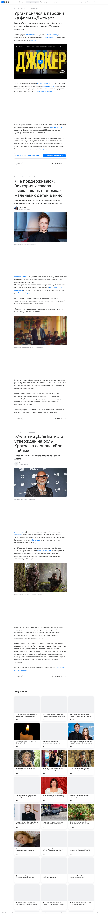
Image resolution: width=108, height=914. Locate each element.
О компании (8, 912)
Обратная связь (101, 912)
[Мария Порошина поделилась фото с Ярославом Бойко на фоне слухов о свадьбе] (27, 789)
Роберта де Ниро (43, 83)
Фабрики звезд (52, 35)
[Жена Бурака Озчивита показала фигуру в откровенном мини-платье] (54, 843)
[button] (40, 227)
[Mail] (2, 2)
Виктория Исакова (21, 277)
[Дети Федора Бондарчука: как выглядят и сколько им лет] (27, 870)
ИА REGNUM (34, 9)
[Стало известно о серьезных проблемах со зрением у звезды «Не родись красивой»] (27, 897)
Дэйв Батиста (19, 532)
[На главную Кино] (6, 2)
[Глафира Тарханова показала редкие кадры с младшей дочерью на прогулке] (81, 789)
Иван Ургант (29, 35)
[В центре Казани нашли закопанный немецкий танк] (54, 735)
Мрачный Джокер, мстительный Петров (27, 155)
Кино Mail (32, 176)
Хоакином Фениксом (44, 91)
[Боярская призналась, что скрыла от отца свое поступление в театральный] (54, 870)
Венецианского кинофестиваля (50, 149)
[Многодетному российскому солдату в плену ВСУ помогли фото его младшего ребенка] (81, 708)
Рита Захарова (24, 463)
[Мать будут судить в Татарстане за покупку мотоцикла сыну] (54, 816)
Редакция (41, 912)
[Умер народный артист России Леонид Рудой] (27, 735)
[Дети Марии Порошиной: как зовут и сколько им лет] (27, 762)
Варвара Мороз (24, 293)
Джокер (33, 40)
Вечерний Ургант (51, 37)
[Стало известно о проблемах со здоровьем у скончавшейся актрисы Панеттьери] (27, 708)
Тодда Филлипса (48, 86)
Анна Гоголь (23, 207)
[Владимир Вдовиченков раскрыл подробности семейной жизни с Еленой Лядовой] (81, 735)
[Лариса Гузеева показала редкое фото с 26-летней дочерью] (54, 762)
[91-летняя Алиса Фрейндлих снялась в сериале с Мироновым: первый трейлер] (81, 762)
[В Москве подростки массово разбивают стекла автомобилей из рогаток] (54, 708)
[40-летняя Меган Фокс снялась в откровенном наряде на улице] (81, 843)
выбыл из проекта (44, 551)
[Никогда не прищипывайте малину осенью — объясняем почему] (81, 816)
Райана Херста (35, 540)
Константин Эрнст (56, 127)
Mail (3, 912)
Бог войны (19, 534)
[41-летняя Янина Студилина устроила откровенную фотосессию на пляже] (81, 870)
